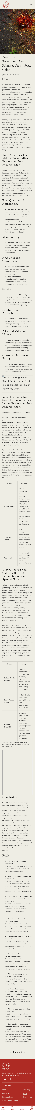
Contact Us (27, 1097)
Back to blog (19, 1052)
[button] (31, 4)
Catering (26, 1090)
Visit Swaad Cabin (10, 1100)
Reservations (7, 1097)
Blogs (25, 1093)
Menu (4, 1090)
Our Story (6, 1093)
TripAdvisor (16, 1037)
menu (9, 746)
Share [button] (7, 79)
